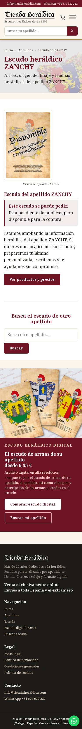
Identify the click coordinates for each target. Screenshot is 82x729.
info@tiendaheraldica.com (24, 3)
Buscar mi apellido (28, 517)
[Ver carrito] (62, 17)
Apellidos (25, 50)
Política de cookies (18, 672)
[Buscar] (72, 31)
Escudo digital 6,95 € (20, 627)
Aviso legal (12, 654)
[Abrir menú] (73, 17)
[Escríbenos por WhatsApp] (73, 720)
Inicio (8, 50)
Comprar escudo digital (32, 504)
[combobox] (35, 31)
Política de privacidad (21, 660)
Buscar (16, 348)
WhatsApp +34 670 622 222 (61, 3)
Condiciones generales (22, 666)
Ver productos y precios (32, 279)
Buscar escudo (15, 634)
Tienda (9, 621)
